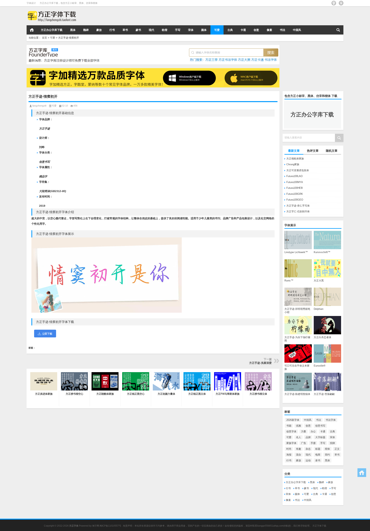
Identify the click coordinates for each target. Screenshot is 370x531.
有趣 (298, 448)
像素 (269, 29)
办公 (313, 431)
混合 (298, 454)
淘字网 (95, 525)
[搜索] (338, 30)
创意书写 (320, 425)
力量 (303, 431)
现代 (151, 29)
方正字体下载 (319, 525)
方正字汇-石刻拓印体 (298, 211)
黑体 (73, 29)
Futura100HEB (294, 187)
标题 (317, 448)
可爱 (217, 29)
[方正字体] (51, 11)
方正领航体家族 (295, 158)
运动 (308, 460)
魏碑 (86, 29)
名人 (298, 437)
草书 (125, 29)
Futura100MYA (294, 182)
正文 (337, 448)
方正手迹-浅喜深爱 (260, 362)
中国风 (297, 29)
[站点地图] (333, 3)
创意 (256, 29)
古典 (230, 29)
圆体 (204, 29)
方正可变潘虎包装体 (297, 170)
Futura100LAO (294, 176)
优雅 (298, 425)
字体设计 (31, 3)
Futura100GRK (294, 193)
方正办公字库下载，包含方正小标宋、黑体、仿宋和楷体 (69, 3)
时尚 (288, 448)
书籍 (288, 425)
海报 (288, 454)
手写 (177, 29)
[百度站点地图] (341, 3)
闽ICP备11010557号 (110, 525)
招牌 (332, 443)
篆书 (138, 29)
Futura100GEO (294, 199)
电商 (317, 454)
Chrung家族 (292, 164)
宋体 (190, 29)
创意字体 (291, 431)
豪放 (99, 29)
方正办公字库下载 (51, 29)
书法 (282, 29)
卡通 (243, 29)
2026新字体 (292, 419)
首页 (32, 30)
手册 (313, 443)
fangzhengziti (39, 105)
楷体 (327, 448)
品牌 (308, 437)
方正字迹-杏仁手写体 (298, 205)
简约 (327, 454)
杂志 (308, 448)
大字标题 (320, 437)
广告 (303, 443)
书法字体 (331, 419)
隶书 (317, 460)
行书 (112, 29)
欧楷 (164, 29)
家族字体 (291, 443)
